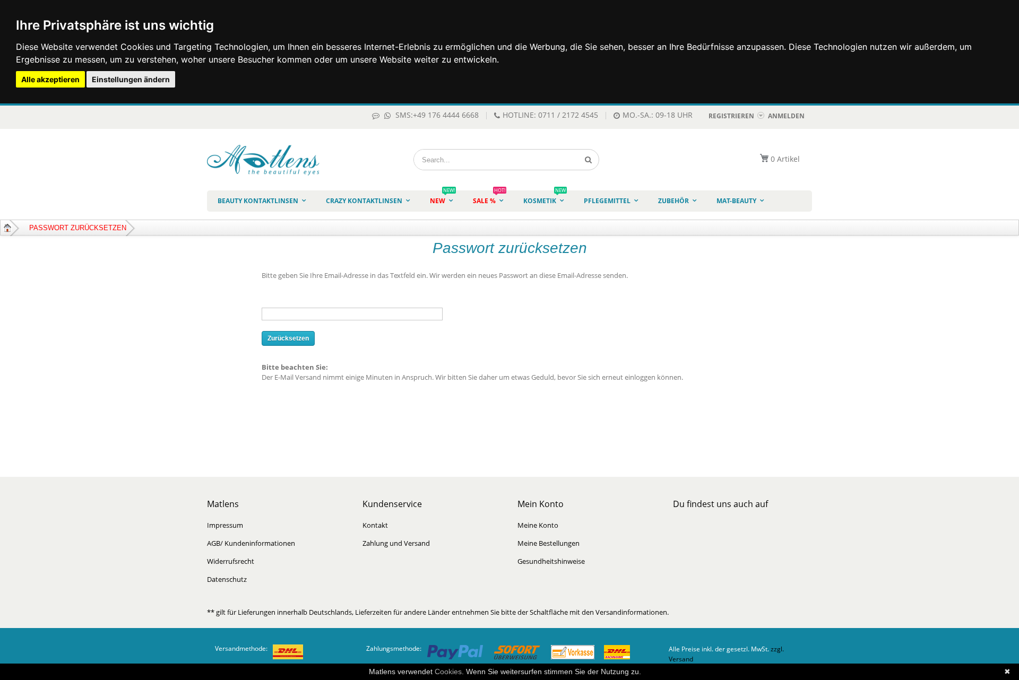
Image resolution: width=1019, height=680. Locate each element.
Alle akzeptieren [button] (50, 79)
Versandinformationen (631, 612)
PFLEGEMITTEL (607, 200)
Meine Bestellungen (548, 543)
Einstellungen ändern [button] (131, 79)
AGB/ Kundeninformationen (251, 543)
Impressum (225, 525)
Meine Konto (537, 525)
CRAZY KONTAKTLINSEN (364, 200)
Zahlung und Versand (396, 543)
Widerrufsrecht (230, 561)
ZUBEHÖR (673, 200)
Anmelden (786, 115)
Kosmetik (544, 197)
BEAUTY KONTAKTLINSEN (258, 200)
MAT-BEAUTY (736, 200)
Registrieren (731, 115)
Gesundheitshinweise (551, 561)
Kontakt (375, 525)
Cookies (448, 671)
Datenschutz (227, 579)
